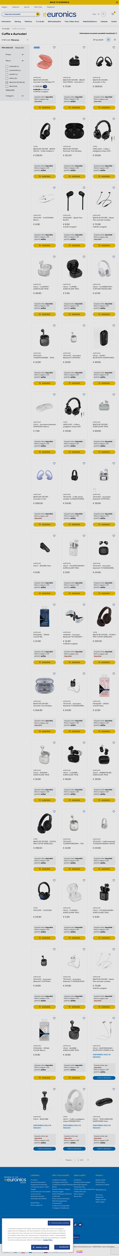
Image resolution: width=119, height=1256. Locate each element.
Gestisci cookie (42, 1247)
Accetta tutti (63, 1247)
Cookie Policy (48, 1240)
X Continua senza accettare (59, 1223)
